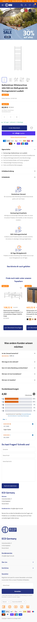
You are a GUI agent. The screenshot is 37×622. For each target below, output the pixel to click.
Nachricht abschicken (10, 486)
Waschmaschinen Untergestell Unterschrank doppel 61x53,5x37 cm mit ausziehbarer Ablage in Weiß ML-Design (13, 313)
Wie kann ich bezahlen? (9, 380)
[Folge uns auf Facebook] (4, 607)
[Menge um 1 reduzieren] (4, 117)
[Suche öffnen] (22, 5)
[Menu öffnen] (2, 5)
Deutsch (5, 602)
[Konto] (25, 5)
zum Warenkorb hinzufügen (13, 327)
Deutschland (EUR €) (17, 602)
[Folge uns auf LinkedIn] (28, 607)
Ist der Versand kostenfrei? (10, 353)
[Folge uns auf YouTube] (16, 607)
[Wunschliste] (30, 5)
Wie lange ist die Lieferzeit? (10, 362)
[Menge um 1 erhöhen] (16, 117)
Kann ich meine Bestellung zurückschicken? (15, 368)
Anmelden (17, 591)
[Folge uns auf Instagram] (10, 607)
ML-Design (6, 318)
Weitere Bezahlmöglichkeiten (19, 137)
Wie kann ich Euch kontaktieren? (11, 374)
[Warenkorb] (34, 5)
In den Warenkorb (14, 128)
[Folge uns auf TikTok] (22, 607)
